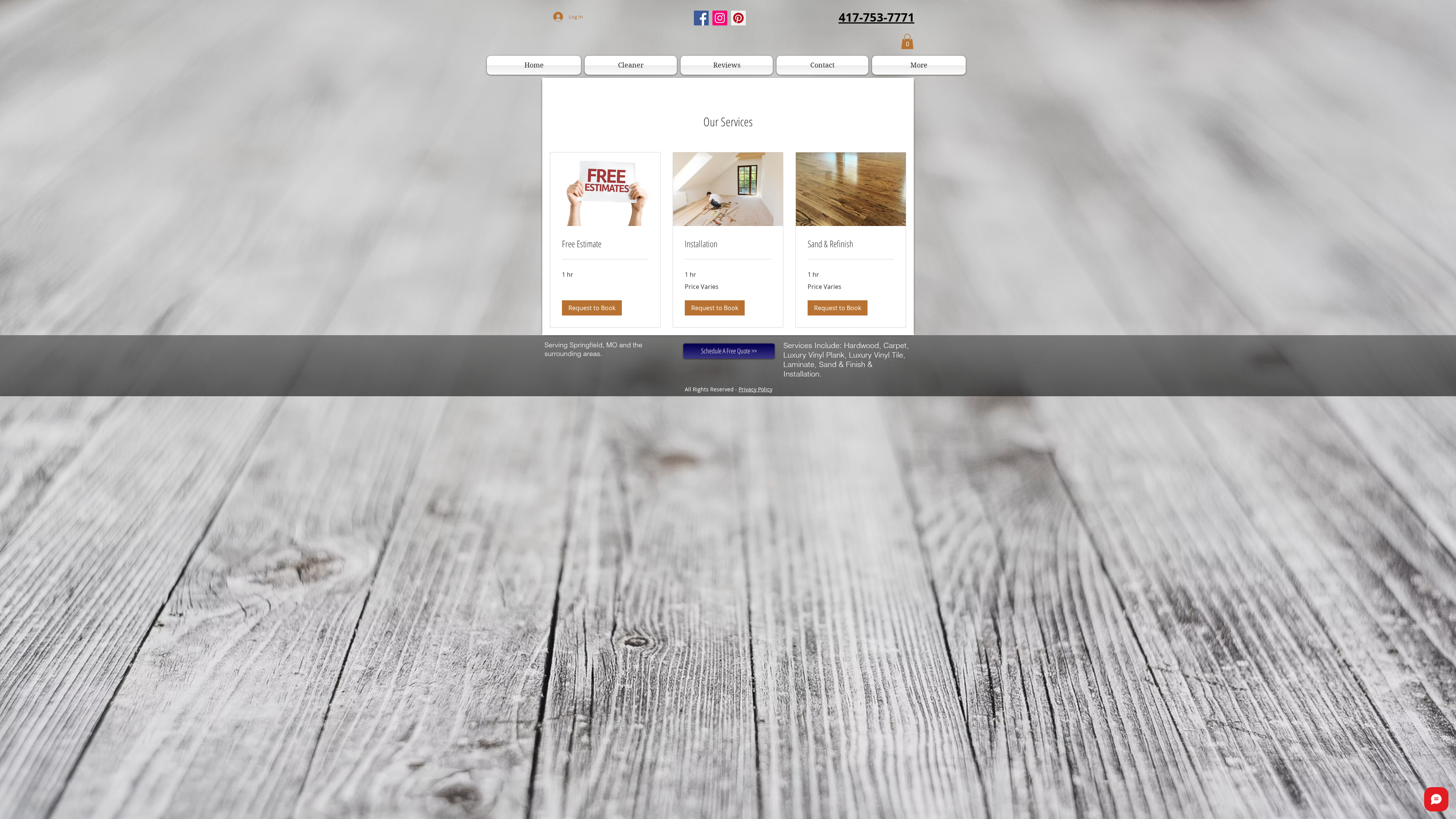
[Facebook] (701, 18)
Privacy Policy (755, 389)
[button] (907, 41)
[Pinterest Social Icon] (738, 18)
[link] (605, 244)
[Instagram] (719, 18)
